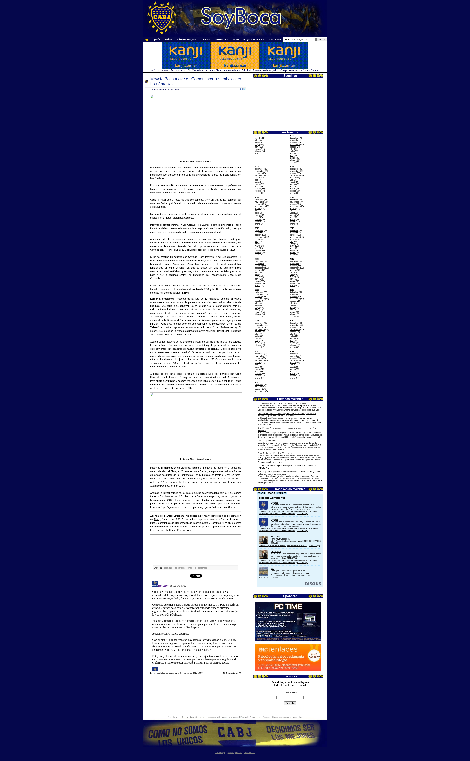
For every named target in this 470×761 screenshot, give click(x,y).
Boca (199, 161)
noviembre (294, 140)
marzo (258, 149)
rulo (272, 568)
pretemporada (201, 568)
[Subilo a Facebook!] (241, 89)
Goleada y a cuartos (267, 441)
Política (169, 39)
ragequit (274, 502)
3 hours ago (302, 513)
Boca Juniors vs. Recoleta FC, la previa (275, 453)
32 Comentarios (230, 673)
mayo (257, 144)
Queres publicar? (234, 752)
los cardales (180, 568)
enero (257, 153)
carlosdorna (276, 537)
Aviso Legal (220, 752)
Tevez (192, 232)
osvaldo (190, 568)
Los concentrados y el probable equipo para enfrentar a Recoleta (287, 466)
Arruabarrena (157, 302)
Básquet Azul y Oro (187, 39)
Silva (175, 192)
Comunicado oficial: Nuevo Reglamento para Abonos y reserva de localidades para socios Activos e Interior (287, 414)
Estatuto (206, 39)
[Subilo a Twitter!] (244, 89)
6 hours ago (314, 545)
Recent (271, 493)
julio (256, 140)
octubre (293, 142)
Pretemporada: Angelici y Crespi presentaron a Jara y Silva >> (286, 70)
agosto (258, 138)
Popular (281, 493)
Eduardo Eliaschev (168, 673)
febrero (258, 151)
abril (256, 147)
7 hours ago (272, 577)
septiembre (295, 144)
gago (171, 568)
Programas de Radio (254, 39)
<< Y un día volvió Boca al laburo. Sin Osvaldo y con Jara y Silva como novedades (195, 70)
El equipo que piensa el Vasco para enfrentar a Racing (282, 403)
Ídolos (236, 39)
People (261, 493)
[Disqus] (195, 625)
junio (257, 142)
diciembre (294, 138)
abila (166, 568)
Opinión (156, 39)
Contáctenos (249, 752)
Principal (246, 70)
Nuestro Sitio (221, 39)
